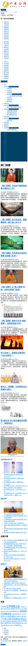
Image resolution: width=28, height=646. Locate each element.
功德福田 (6, 76)
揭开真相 (11, 616)
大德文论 (6, 45)
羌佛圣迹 (6, 33)
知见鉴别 (6, 65)
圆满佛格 (6, 27)
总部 (5, 151)
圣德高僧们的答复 (12, 111)
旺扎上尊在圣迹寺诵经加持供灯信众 (14, 514)
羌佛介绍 (6, 22)
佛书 (5, 155)
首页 (5, 84)
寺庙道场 (6, 54)
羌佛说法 (6, 24)
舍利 (6, 625)
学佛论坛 (6, 634)
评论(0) (17, 226)
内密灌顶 (12, 609)
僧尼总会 (6, 53)
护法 (5, 149)
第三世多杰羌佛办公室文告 (14, 107)
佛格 (5, 142)
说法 (5, 134)
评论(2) (17, 192)
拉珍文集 (6, 43)
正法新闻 (6, 58)
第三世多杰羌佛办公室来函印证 (9, 621)
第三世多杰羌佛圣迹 (15, 623)
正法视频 (6, 49)
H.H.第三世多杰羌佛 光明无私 (12, 588)
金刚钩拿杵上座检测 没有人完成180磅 (14, 583)
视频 (5, 160)
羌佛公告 (6, 31)
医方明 (17, 608)
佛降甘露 (8, 608)
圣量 (5, 140)
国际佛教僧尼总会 (12, 114)
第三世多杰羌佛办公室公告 (15, 619)
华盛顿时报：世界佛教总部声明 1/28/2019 (15, 598)
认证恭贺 (6, 25)
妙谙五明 (6, 35)
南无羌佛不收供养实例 (16, 96)
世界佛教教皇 (22, 606)
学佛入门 (6, 61)
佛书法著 (6, 41)
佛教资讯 (6, 71)
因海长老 (8, 611)
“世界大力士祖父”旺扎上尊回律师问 (14, 523)
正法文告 (6, 105)
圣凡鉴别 (6, 63)
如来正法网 (8, 641)
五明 (5, 145)
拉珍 (2, 616)
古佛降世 (9, 88)
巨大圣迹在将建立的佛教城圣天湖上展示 (15, 532)
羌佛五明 (9, 99)
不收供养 (3, 606)
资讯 (5, 158)
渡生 (5, 147)
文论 (5, 157)
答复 (5, 153)
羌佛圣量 (6, 29)
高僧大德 (6, 56)
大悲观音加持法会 (12, 129)
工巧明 (24, 614)
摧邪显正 (6, 47)
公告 (5, 136)
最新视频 (4, 498)
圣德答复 (6, 38)
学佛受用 (6, 69)
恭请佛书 (6, 74)
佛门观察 (6, 72)
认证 (5, 138)
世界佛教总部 (13, 606)
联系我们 (6, 78)
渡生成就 (6, 37)
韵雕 (21, 625)
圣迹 (5, 144)
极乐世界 (17, 616)
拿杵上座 (6, 616)
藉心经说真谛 (10, 625)
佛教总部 (6, 51)
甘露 (20, 616)
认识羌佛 (6, 86)
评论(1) (17, 293)
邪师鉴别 (6, 67)
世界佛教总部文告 (12, 113)
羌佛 (5, 132)
